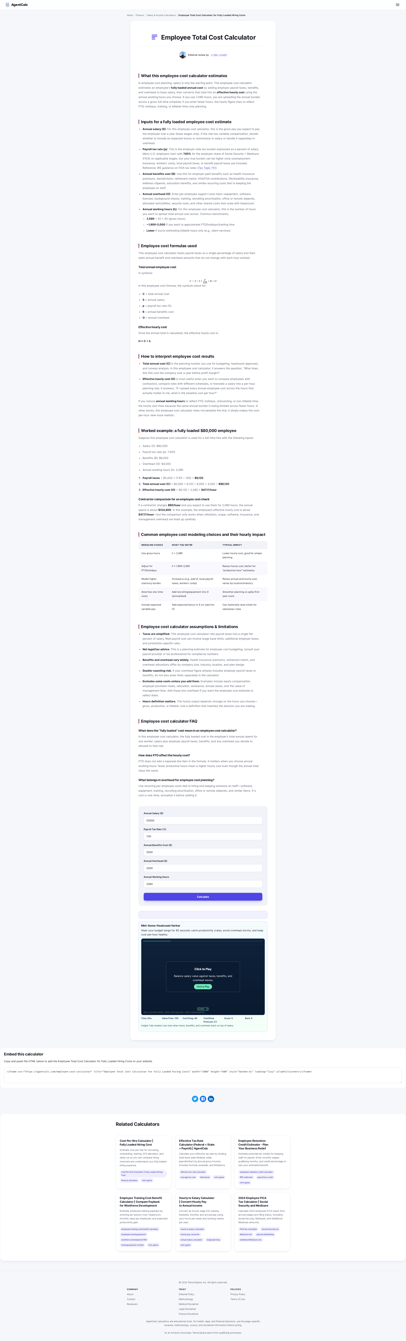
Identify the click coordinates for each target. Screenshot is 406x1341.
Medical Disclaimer (189, 1304)
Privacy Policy (237, 1294)
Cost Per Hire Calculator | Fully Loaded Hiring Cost (136, 1142)
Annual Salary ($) (153, 813)
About (130, 1294)
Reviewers (132, 1304)
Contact (131, 1299)
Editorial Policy (186, 1294)
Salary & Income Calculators (161, 15)
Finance (140, 15)
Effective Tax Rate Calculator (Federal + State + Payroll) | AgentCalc (197, 1144)
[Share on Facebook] (203, 1099)
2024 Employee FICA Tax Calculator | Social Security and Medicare (253, 1201)
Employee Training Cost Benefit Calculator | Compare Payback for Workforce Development (141, 1201)
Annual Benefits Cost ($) (158, 845)
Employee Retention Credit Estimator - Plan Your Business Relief (253, 1144)
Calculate (203, 896)
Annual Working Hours (156, 877)
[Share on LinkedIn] (211, 1099)
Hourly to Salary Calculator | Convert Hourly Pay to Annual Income (196, 1201)
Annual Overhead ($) (155, 861)
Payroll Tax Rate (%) (155, 829)
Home (130, 15)
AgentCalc (19, 5)
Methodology (186, 1299)
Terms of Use (237, 1299)
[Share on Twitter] (195, 1099)
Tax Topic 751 (207, 167)
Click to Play (203, 986)
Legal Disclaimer (187, 1309)
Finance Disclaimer (188, 1313)
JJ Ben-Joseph (219, 55)
